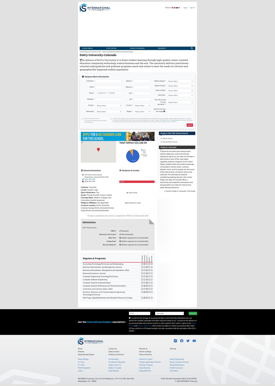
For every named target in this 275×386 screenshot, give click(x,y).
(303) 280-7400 (89, 179)
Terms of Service (145, 354)
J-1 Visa (81, 362)
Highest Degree (159, 81)
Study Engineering (177, 359)
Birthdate (90, 99)
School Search (87, 48)
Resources (162, 48)
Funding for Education (116, 362)
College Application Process (150, 362)
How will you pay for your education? (160, 102)
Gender (90, 105)
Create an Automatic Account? (91, 118)
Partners (81, 352)
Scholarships (113, 359)
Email (91, 87)
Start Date (161, 95)
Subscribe (193, 313)
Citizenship (89, 111)
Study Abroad (113, 371)
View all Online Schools (170, 142)
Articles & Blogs (145, 352)
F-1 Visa (81, 365)
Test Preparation (84, 368)
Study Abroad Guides (86, 354)
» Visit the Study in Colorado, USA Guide (179, 191)
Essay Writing (83, 359)
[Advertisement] (137, 28)
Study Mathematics (177, 365)
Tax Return (174, 371)
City (130, 93)
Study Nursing (144, 368)
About (80, 349)
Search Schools (168, 138)
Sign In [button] (192, 8)
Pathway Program (146, 365)
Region (129, 111)
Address (129, 81)
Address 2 (129, 87)
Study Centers (111, 48)
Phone (91, 93)
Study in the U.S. (114, 365)
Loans (80, 371)
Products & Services (137, 48)
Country (129, 105)
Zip (130, 99)
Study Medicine (145, 371)
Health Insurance (176, 368)
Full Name (89, 81)
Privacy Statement (175, 120)
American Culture (145, 359)
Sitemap (173, 349)
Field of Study (160, 90)
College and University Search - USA (94, 52)
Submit (190, 125)
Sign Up (185, 7)
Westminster (114, 52)
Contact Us (112, 349)
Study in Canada (114, 368)
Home (81, 52)
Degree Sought (160, 85)
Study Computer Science (179, 362)
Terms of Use (165, 120)
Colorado (107, 52)
